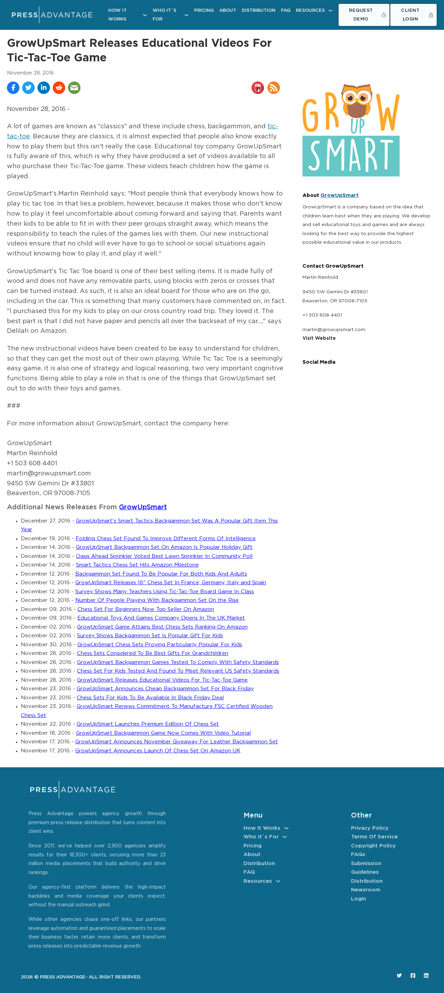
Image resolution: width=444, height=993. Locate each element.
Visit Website (319, 338)
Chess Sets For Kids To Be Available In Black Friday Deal (150, 698)
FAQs (358, 854)
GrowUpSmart (143, 507)
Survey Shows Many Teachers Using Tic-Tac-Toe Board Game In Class (164, 591)
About (227, 10)
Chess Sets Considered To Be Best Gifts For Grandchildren (152, 653)
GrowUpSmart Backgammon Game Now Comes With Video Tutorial (163, 733)
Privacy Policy (369, 828)
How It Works (117, 15)
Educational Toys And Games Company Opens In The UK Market (161, 618)
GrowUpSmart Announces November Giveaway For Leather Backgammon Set (176, 742)
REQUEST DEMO (361, 15)
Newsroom (365, 890)
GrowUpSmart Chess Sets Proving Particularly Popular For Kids (159, 644)
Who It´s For (164, 15)
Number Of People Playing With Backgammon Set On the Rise (157, 600)
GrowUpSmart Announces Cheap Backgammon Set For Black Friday (165, 689)
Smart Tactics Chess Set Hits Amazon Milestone (137, 565)
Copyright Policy (373, 846)
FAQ (285, 10)
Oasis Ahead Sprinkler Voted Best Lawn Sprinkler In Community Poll (164, 556)
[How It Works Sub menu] (145, 15)
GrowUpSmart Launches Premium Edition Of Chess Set (148, 724)
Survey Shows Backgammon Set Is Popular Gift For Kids (150, 635)
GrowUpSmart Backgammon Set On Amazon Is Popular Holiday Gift (164, 547)
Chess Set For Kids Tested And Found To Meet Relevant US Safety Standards (178, 671)
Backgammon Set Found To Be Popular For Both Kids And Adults (161, 574)
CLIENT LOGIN (410, 15)
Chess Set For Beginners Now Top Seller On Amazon (145, 609)
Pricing (204, 10)
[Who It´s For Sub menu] (186, 15)
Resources (310, 10)
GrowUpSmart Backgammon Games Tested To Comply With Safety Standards (178, 662)
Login (358, 899)
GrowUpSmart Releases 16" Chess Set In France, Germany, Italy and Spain (170, 582)
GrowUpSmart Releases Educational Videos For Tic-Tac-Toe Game (162, 680)
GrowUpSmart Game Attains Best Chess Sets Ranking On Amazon (162, 627)
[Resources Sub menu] (330, 10)
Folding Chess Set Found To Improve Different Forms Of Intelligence (166, 538)
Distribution (258, 10)
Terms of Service (374, 837)
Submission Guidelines (366, 868)
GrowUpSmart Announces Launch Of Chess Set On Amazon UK (157, 751)
